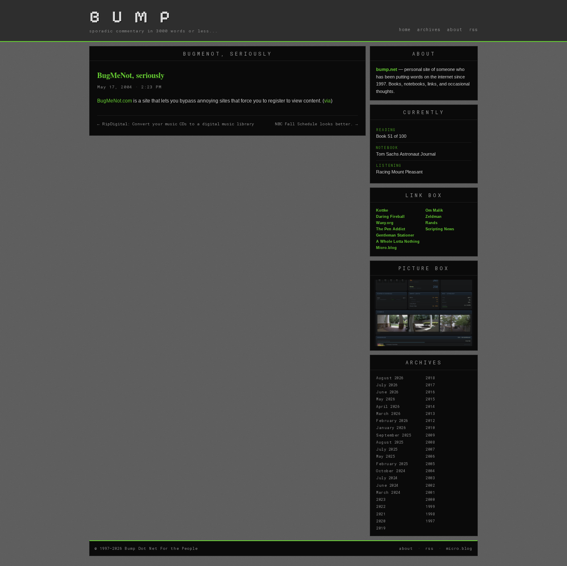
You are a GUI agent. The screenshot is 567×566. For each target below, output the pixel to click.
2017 (430, 384)
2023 (380, 499)
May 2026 (385, 398)
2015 (430, 398)
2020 (380, 520)
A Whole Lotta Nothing (398, 241)
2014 (430, 406)
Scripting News (439, 229)
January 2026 (391, 427)
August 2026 (389, 377)
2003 (430, 477)
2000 (430, 499)
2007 (430, 448)
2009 (430, 434)
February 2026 (392, 420)
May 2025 (385, 456)
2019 (380, 527)
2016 (430, 391)
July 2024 (387, 477)
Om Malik (434, 210)
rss (473, 29)
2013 (430, 413)
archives (428, 29)
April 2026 (387, 406)
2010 (430, 427)
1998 (430, 513)
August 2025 (389, 441)
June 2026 (387, 391)
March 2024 (388, 492)
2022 (380, 506)
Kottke (382, 210)
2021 (380, 513)
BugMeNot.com (114, 101)
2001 (430, 492)
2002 (430, 485)
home (405, 29)
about (454, 29)
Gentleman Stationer (395, 235)
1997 (430, 520)
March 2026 (388, 413)
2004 (430, 470)
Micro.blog (386, 248)
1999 (430, 506)
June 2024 (387, 485)
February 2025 (392, 463)
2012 (430, 420)
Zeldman (433, 217)
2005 (430, 463)
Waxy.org (384, 223)
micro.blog (459, 548)
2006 (430, 456)
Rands (431, 223)
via (327, 101)
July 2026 (387, 384)
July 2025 (387, 448)
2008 (430, 441)
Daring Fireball (390, 217)
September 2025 (393, 434)
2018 (430, 377)
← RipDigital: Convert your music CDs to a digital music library (175, 124)
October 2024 (390, 470)
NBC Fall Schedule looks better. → (316, 124)
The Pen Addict (390, 229)
